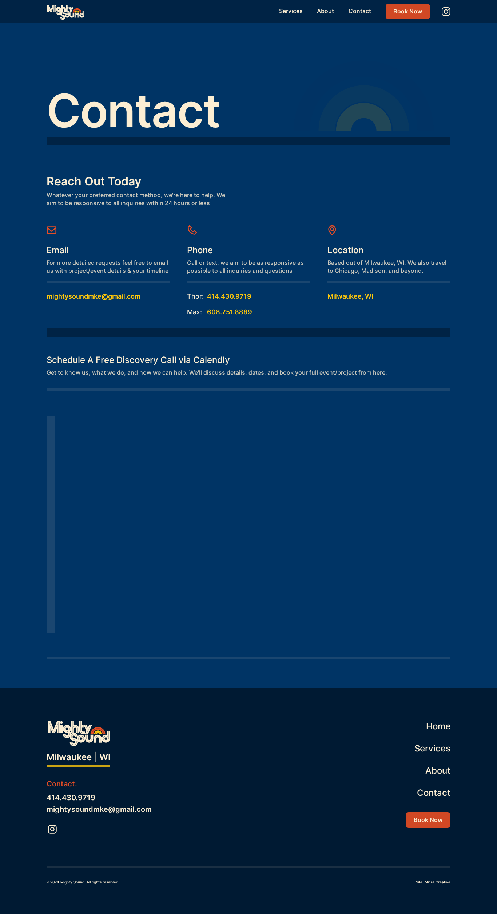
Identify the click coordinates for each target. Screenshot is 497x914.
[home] (67, 11)
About (325, 11)
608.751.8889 (229, 312)
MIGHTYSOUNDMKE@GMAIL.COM (99, 809)
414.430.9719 (229, 296)
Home (438, 726)
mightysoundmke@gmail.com (93, 296)
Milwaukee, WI (350, 296)
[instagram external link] (446, 11)
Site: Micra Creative (433, 882)
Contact (360, 11)
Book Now (407, 11)
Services (291, 11)
